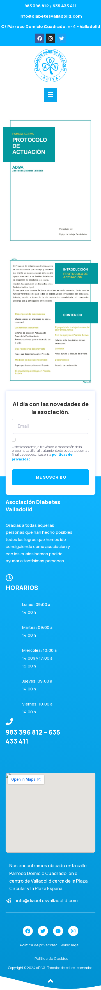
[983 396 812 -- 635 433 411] (9, 721)
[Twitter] (61, 38)
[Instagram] (50, 38)
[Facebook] (39, 38)
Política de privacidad (39, 944)
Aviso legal (70, 944)
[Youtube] (58, 931)
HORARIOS (22, 588)
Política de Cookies (51, 958)
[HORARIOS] (9, 577)
